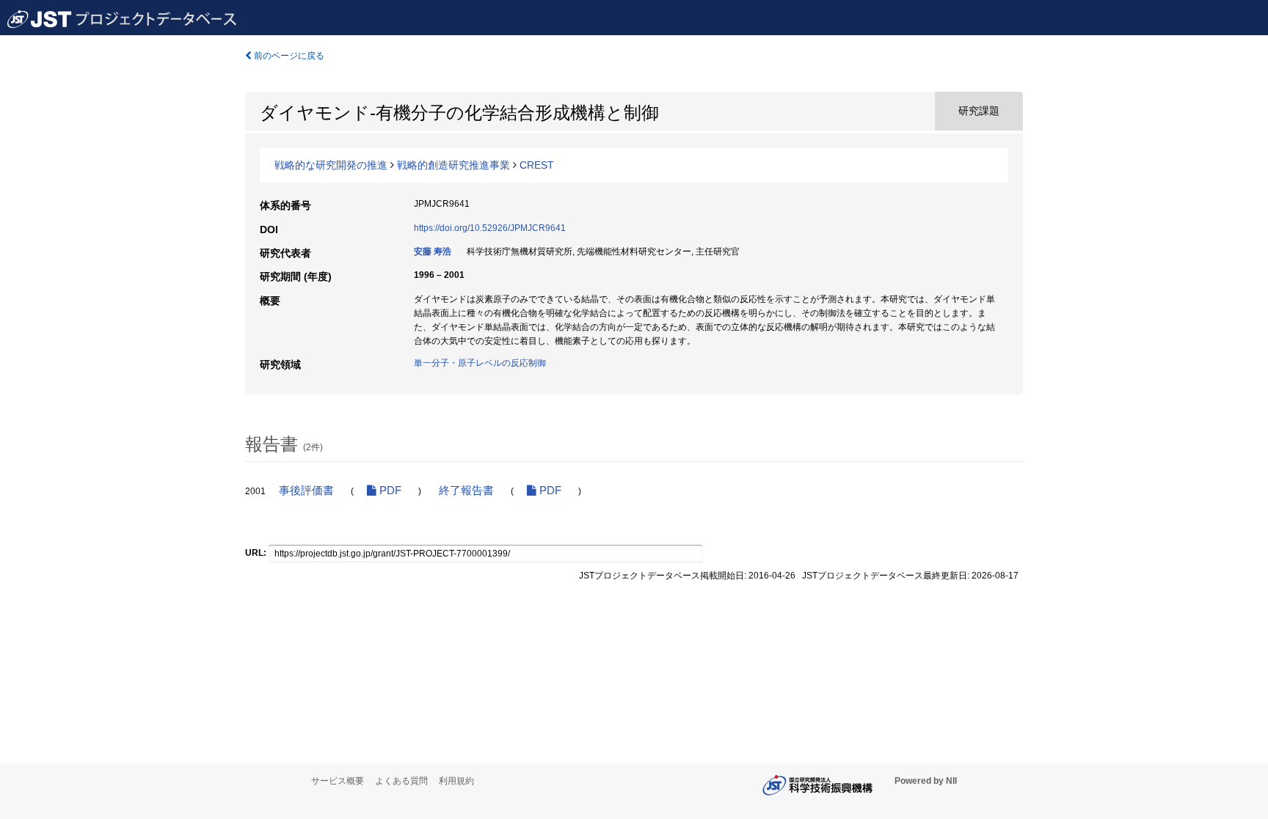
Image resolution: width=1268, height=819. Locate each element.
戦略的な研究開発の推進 (330, 165)
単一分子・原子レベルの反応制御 (480, 363)
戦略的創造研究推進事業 (453, 165)
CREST (537, 165)
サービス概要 (337, 781)
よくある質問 (401, 781)
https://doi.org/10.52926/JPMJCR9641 (490, 228)
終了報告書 (466, 490)
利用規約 (456, 781)
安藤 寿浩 (432, 251)
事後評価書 (306, 490)
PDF (388, 490)
